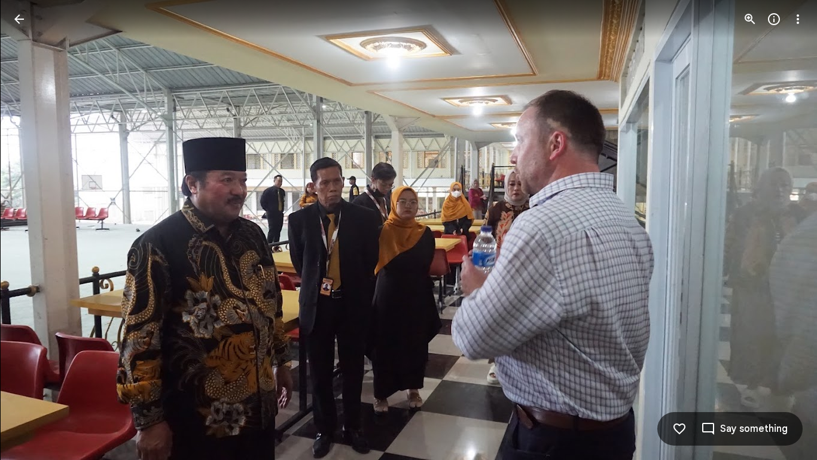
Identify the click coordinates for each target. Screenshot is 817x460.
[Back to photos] (19, 19)
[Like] (679, 429)
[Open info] (774, 19)
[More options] (798, 19)
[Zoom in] (750, 19)
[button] (33, 230)
